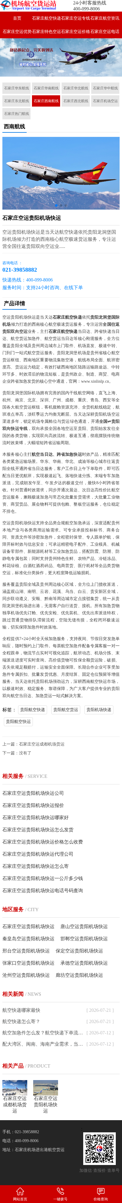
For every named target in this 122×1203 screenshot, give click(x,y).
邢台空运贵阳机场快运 (26, 950)
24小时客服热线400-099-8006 (89, 5)
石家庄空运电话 (104, 31)
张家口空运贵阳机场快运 (28, 962)
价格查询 (101, 1199)
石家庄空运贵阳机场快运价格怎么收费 (42, 841)
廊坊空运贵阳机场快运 (79, 975)
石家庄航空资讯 (104, 18)
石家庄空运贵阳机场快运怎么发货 (37, 829)
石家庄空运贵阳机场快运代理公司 (37, 854)
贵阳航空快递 (32, 709)
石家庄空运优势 (17, 31)
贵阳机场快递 (98, 709)
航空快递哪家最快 (21, 1010)
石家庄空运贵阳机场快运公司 (33, 793)
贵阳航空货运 (65, 709)
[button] (61, 71)
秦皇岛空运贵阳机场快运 (28, 938)
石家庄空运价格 (75, 31)
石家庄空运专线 (75, 18)
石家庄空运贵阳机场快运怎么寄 (35, 866)
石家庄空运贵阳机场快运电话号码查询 (42, 890)
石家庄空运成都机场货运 (42, 744)
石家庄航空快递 (46, 18)
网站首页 (20, 1199)
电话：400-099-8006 (20, 1141)
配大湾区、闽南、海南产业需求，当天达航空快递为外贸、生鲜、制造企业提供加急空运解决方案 (43, 1044)
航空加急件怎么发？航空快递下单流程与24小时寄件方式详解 (43, 1032)
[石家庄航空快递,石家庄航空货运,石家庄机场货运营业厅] (30, 5)
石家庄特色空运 (46, 31)
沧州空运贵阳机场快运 (26, 975)
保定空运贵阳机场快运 (79, 950)
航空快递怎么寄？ (21, 1021)
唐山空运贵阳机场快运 (84, 926)
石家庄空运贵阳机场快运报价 (33, 805)
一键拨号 (60, 1199)
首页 (17, 18)
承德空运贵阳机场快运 (84, 962)
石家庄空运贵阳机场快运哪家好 (35, 817)
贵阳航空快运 (18, 721)
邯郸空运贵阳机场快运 (84, 938)
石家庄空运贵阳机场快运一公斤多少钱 (42, 878)
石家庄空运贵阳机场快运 (28, 926)
